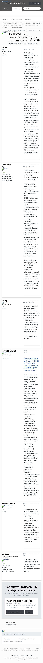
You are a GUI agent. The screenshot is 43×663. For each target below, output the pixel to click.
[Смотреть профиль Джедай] (5, 560)
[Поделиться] (40, 47)
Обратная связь (26, 655)
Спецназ (4, 27)
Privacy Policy (15, 655)
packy (11, 43)
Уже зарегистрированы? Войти (15, 3)
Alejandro (6, 164)
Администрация (9, 15)
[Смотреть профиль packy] (4, 33)
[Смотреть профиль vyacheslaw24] (7, 506)
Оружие (27, 19)
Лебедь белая (9, 351)
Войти (29, 612)
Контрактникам (32, 43)
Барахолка (36, 23)
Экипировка (6, 23)
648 (4, 563)
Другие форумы (17, 27)
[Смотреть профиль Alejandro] (5, 169)
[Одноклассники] (3, 631)
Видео (27, 23)
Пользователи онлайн (9, 31)
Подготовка (17, 23)
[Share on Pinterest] (8, 631)
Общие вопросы (16, 19)
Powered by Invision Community (21, 660)
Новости (5, 19)
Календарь (29, 11)
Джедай (6, 554)
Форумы (17, 9)
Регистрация (35, 3)
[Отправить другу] (6, 631)
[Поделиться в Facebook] (5, 631)
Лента (6, 9)
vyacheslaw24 (8, 503)
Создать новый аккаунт (15, 612)
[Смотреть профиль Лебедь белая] (7, 353)
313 (4, 172)
